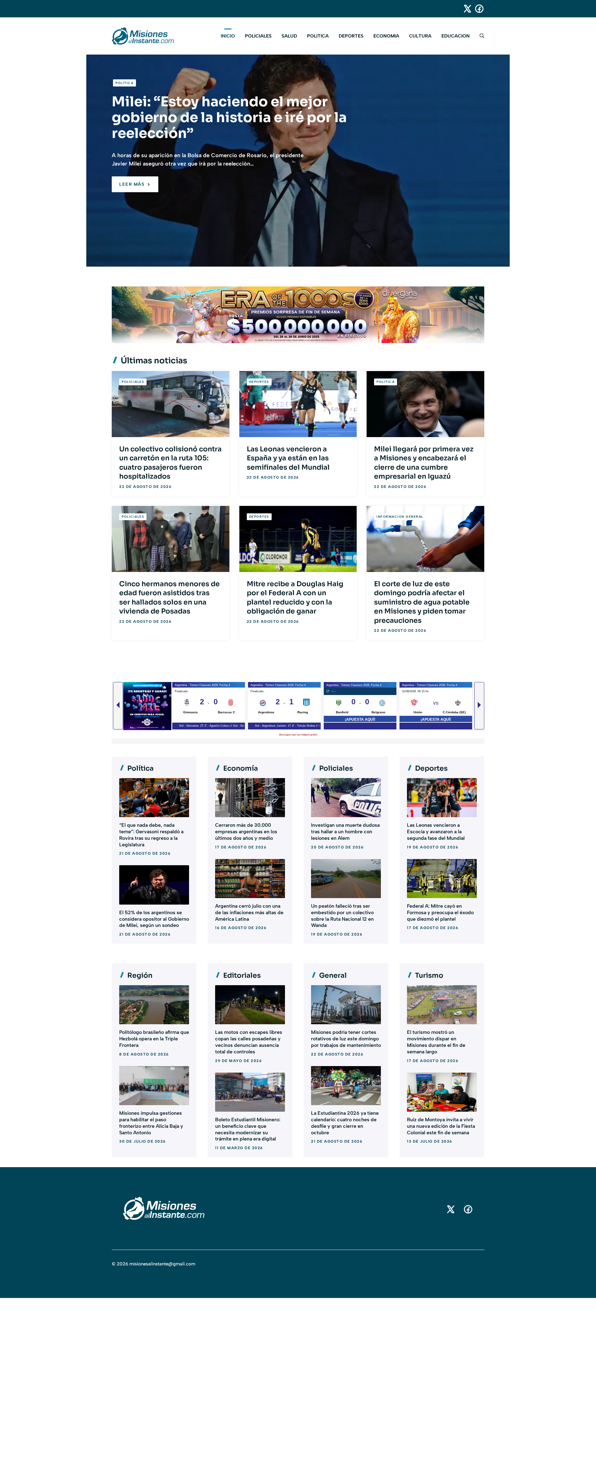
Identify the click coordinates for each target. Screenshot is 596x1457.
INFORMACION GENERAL (400, 517)
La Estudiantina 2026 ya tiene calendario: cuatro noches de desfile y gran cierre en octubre (345, 1122)
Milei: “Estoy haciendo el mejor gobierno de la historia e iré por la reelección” (229, 117)
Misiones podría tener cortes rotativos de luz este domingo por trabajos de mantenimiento (346, 1038)
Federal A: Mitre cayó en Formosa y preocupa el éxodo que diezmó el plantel (440, 912)
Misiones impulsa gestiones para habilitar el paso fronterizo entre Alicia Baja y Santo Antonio (151, 1122)
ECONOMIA (386, 36)
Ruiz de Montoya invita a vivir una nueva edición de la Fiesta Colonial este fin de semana (441, 1126)
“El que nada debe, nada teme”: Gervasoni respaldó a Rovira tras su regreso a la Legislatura (151, 834)
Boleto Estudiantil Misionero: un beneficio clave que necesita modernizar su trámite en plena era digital (247, 1129)
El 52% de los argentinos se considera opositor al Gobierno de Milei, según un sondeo (154, 919)
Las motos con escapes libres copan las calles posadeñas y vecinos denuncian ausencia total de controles (248, 1041)
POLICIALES (258, 36)
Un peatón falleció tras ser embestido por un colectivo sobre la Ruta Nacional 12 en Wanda (342, 915)
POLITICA (318, 36)
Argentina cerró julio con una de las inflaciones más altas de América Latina (249, 912)
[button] (479, 36)
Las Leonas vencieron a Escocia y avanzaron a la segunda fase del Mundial (436, 831)
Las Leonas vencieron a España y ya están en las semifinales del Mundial (288, 458)
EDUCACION (455, 36)
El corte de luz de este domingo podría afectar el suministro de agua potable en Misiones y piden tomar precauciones (422, 602)
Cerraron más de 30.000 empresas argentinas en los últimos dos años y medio (246, 831)
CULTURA (420, 36)
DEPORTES (351, 36)
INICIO (228, 36)
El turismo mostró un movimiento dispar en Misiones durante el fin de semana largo (436, 1041)
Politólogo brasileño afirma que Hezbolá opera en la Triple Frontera (154, 1038)
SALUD (289, 36)
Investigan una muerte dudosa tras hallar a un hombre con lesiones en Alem (345, 831)
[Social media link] (465, 9)
